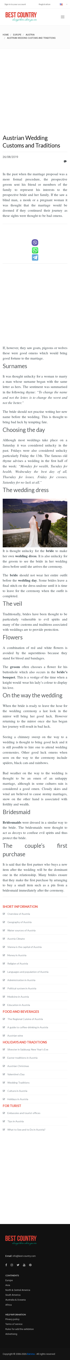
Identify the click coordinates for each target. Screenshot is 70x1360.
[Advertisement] (35, 85)
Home (6, 35)
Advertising (11, 1334)
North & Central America (17, 1290)
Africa (8, 1304)
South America (12, 1295)
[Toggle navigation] (62, 17)
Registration (44, 4)
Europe (17, 35)
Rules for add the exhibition (19, 1329)
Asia (7, 1285)
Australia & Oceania (15, 1299)
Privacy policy (12, 1319)
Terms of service (13, 1324)
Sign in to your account (15, 4)
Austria (30, 35)
